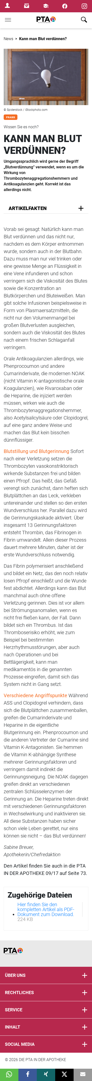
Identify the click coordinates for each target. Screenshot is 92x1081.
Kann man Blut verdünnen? (43, 38)
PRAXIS (10, 117)
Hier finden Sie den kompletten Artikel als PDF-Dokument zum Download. (45, 909)
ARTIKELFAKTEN (28, 208)
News (8, 38)
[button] (9, 1075)
